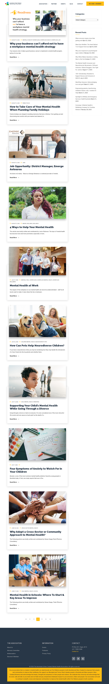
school (36, 591)
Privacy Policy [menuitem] (46, 653)
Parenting (36, 401)
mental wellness (28, 223)
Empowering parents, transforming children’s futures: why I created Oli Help (85, 91)
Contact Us (75, 651)
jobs (24, 162)
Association (43, 4)
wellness (36, 223)
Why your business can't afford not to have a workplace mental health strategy (37, 45)
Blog (71, 4)
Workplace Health (45, 40)
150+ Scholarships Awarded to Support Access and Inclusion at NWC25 (85, 76)
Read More (13, 57)
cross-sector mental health (30, 528)
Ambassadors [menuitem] (11, 653)
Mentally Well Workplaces (29, 280)
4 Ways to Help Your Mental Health (32, 227)
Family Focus (26, 103)
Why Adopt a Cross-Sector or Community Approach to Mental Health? (35, 533)
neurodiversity (39, 341)
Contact (80, 4)
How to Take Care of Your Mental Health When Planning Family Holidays (35, 108)
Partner (54, 4)
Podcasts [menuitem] (45, 650)
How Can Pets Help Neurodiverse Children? (37, 345)
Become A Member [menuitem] (13, 656)
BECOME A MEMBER (95, 4)
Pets (46, 341)
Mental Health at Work (24, 285)
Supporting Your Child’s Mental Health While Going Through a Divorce (34, 407)
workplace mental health (44, 280)
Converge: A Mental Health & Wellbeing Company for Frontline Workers (85, 107)
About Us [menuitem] (10, 647)
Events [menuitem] (44, 647)
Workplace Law (55, 40)
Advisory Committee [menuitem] (13, 650)
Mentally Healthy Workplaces (31, 40)
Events (63, 4)
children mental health (28, 341)
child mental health (27, 401)
